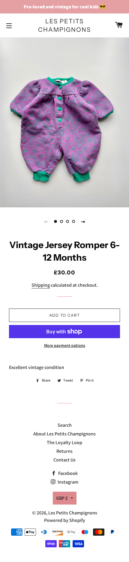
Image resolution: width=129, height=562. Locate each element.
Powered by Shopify (64, 520)
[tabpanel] (64, 121)
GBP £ (62, 498)
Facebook (67, 473)
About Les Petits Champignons (64, 434)
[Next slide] (83, 221)
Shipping (41, 285)
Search (65, 425)
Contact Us (64, 460)
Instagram (67, 482)
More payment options (64, 345)
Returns (64, 451)
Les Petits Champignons (64, 25)
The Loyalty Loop (64, 442)
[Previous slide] (45, 221)
